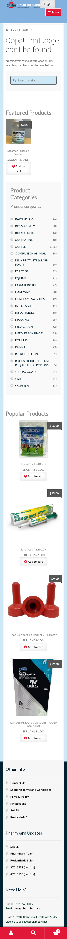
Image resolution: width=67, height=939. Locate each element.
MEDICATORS (24, 326)
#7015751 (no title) (22, 867)
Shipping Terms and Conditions (30, 789)
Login (47, 4)
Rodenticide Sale (21, 860)
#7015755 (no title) (22, 874)
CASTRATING (24, 239)
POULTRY (21, 340)
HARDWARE (23, 292)
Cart (52, 929)
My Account (11, 933)
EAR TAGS (21, 271)
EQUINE (20, 278)
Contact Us (17, 782)
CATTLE (20, 246)
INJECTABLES (24, 305)
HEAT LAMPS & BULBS (30, 298)
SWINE (19, 378)
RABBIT (20, 347)
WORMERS (22, 385)
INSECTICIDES (24, 312)
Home (13, 29)
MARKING (22, 319)
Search (33, 933)
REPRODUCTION (26, 354)
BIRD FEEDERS (24, 232)
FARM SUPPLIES (25, 285)
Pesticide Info (19, 817)
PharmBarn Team (21, 853)
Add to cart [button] (20, 168)
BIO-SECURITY (25, 226)
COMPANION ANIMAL (30, 253)
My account (18, 803)
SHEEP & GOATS (25, 371)
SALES (14, 810)
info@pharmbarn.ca (27, 908)
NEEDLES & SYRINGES (29, 333)
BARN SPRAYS (24, 219)
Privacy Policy (19, 796)
